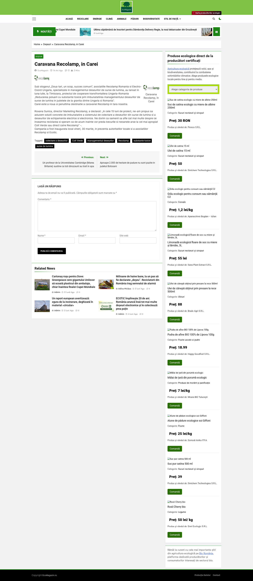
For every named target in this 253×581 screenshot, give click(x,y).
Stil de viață (171, 19)
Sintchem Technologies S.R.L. (202, 170)
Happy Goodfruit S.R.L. (199, 354)
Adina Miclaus (124, 288)
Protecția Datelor (203, 575)
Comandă (175, 135)
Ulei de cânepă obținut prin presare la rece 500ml (191, 290)
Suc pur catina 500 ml (180, 463)
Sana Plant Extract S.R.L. (200, 265)
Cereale (182, 202)
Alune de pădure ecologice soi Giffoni (188, 420)
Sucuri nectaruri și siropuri (191, 113)
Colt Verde (77, 140)
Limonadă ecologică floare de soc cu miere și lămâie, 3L (192, 244)
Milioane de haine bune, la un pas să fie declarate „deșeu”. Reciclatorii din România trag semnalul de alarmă (137, 280)
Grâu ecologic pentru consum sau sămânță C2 (192, 195)
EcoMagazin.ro (49, 575)
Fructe (181, 426)
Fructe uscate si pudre (189, 340)
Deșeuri (39, 56)
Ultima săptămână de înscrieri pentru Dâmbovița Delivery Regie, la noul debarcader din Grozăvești (127, 29)
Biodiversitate (151, 19)
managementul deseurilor (100, 140)
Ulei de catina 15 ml (178, 150)
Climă (109, 19)
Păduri (135, 19)
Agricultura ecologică (178, 68)
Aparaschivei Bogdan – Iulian (202, 216)
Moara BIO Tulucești (198, 397)
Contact (216, 575)
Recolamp (123, 140)
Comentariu (44, 199)
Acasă (69, 19)
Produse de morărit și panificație (194, 383)
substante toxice (142, 140)
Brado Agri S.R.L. (196, 311)
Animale (121, 19)
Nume (41, 235)
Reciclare (83, 19)
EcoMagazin (43, 70)
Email (82, 235)
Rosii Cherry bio (176, 506)
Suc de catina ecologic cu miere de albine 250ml (191, 106)
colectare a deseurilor (56, 140)
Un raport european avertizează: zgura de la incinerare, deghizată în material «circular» (72, 302)
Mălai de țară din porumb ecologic (187, 377)
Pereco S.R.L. (194, 127)
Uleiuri (181, 296)
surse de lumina (45, 146)
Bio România (206, 553)
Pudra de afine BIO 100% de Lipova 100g (190, 334)
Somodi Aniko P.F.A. (197, 440)
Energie (97, 19)
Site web (123, 235)
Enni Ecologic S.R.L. (197, 526)
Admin (57, 292)
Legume (182, 512)
